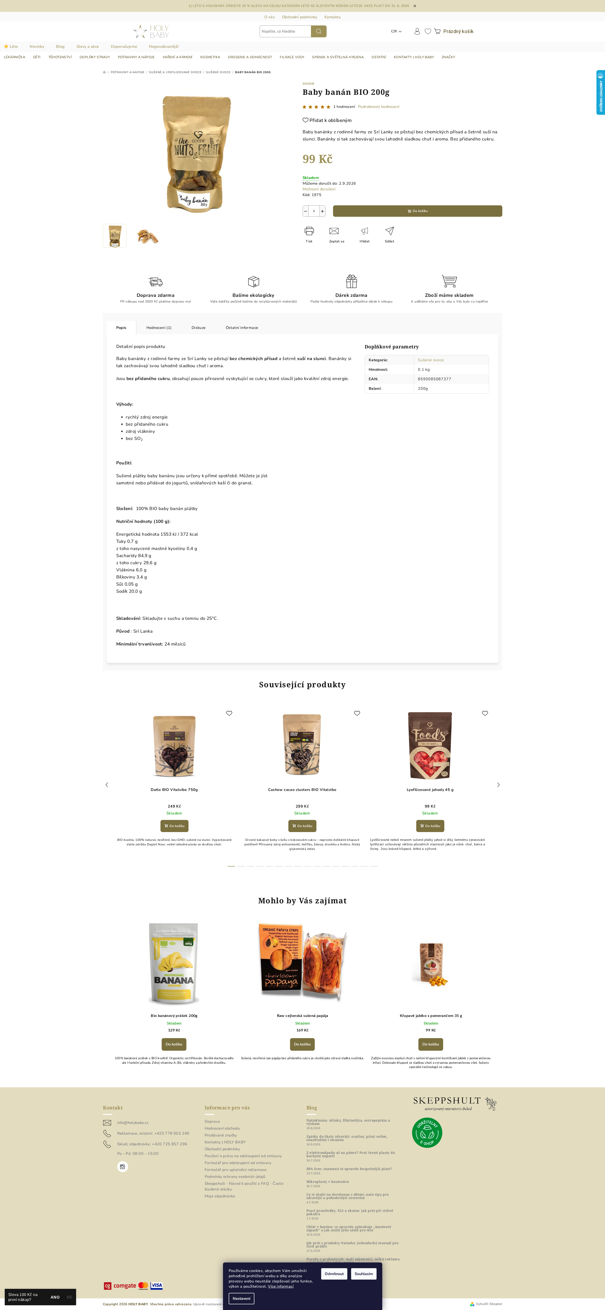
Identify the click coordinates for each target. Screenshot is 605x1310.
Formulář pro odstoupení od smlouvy (238, 1163)
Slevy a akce (88, 46)
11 (336, 866)
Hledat (319, 31)
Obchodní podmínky (299, 17)
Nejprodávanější (164, 46)
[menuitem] (14, 57)
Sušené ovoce (431, 360)
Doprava (212, 1121)
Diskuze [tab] (199, 327)
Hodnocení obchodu (222, 1128)
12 (345, 866)
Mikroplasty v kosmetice (327, 1181)
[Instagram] (122, 1166)
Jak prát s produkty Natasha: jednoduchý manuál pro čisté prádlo (352, 1244)
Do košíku (420, 211)
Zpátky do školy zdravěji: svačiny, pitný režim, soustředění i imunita (347, 1138)
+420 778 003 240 (171, 1133)
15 (374, 866)
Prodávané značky (221, 1135)
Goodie (309, 84)
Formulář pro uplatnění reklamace (236, 1169)
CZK (394, 31)
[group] (174, 999)
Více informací (281, 1286)
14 (364, 866)
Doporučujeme (124, 46)
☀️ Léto (11, 46)
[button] (174, 1043)
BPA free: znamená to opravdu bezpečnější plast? (349, 1168)
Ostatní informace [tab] (242, 327)
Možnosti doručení (319, 189)
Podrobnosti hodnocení (378, 106)
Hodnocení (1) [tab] (159, 327)
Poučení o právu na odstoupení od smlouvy (243, 1156)
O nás (269, 17)
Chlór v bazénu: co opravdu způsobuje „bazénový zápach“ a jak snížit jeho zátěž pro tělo (349, 1228)
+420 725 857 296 (169, 1144)
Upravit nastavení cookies (214, 1304)
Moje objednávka (220, 1196)
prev (107, 785)
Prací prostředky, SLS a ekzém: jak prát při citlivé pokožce (349, 1212)
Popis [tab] (121, 327)
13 (355, 866)
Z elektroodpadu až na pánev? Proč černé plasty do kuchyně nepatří (350, 1154)
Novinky (37, 46)
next (498, 785)
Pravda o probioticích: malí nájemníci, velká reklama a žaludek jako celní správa (353, 1260)
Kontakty (332, 17)
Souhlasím (364, 1273)
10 (326, 866)
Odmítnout (334, 1273)
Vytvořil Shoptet (489, 1304)
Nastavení (241, 1298)
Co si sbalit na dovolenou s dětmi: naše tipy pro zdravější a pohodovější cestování (347, 1196)
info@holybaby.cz (132, 1122)
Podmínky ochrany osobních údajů (235, 1176)
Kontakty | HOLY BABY (225, 1142)
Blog (60, 46)
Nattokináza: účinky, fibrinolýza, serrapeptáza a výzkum (348, 1122)
